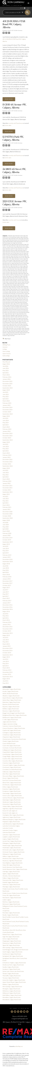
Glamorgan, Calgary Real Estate (11, 271)
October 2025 (7, 385)
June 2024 (6, 420)
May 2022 (6, 474)
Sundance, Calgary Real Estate (8, 325)
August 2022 (6, 468)
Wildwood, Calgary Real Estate (21, 332)
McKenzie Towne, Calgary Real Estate (13, 852)
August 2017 (6, 587)
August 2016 (6, 611)
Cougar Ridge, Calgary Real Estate (12, 257)
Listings (5, 349)
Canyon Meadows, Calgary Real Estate (14, 728)
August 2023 (6, 442)
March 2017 (6, 598)
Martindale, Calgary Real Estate (22, 286)
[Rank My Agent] (21, 1011)
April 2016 (6, 618)
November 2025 (7, 383)
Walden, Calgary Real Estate (23, 329)
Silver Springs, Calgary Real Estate (12, 947)
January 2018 (6, 579)
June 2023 (6, 446)
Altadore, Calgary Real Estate (22, 237)
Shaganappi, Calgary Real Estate (16, 315)
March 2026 (6, 375)
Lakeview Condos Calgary (10, 830)
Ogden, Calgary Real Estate (22, 295)
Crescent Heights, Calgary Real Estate (13, 260)
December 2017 (7, 581)
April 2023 (6, 451)
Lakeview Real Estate (13, 282)
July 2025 (5, 392)
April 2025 (6, 399)
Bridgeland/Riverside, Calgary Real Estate (11, 244)
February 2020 (7, 533)
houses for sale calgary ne (24, 274)
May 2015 (6, 642)
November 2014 (7, 650)
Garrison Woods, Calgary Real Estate (13, 798)
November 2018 (7, 559)
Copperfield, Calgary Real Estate (12, 256)
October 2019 (7, 540)
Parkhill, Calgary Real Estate (18, 298)
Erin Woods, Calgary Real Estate (12, 784)
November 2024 (7, 409)
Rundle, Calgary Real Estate (8, 308)
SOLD (28, 8)
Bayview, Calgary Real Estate (11, 706)
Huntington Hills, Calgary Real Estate (20, 276)
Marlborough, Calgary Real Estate (9, 286)
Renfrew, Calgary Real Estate (22, 303)
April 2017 (6, 596)
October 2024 (7, 411)
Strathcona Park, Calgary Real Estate (9, 324)
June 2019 (6, 548)
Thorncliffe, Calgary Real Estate (20, 326)
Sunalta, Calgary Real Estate (22, 324)
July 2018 (5, 566)
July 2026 (5, 366)
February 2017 (7, 600)
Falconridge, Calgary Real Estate (21, 269)
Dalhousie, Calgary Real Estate (11, 771)
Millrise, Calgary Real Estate (23, 289)
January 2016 (6, 624)
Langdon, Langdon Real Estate (8, 283)
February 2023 (7, 455)
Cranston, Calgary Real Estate (11, 763)
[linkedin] (18, 1011)
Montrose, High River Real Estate (23, 290)
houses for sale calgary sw (8, 276)
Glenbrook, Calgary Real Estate (12, 802)
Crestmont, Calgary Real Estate (12, 767)
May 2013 (6, 683)
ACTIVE (21, 8)
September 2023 (8, 440)
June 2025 (6, 394)
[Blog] (27, 1011)
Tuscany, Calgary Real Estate (8, 328)
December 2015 (7, 626)
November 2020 (7, 514)
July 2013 (5, 681)
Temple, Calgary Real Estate (8, 326)
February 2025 (7, 403)
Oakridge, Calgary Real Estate (11, 295)
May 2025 (6, 396)
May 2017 (6, 594)
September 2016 (8, 609)
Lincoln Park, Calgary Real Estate (12, 841)
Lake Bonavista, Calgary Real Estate (13, 824)
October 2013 (7, 674)
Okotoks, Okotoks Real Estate (8, 296)
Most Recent (6, 362)
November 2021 (7, 487)
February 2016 (7, 622)
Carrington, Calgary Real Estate (12, 732)
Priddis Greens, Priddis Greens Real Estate (15, 893)
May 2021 (6, 501)
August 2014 (6, 657)
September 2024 (8, 414)
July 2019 (5, 546)
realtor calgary (13, 303)
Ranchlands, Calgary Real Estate (12, 897)
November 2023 (7, 435)
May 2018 (6, 570)
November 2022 (7, 461)
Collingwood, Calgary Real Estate (12, 750)
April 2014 (6, 665)
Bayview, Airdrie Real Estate (19, 240)
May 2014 (6, 663)
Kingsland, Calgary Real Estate (11, 279)
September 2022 (8, 466)
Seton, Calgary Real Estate (10, 939)
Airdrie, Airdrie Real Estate (11, 237)
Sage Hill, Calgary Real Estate (18, 313)
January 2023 (6, 457)
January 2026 (6, 379)
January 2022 (6, 483)
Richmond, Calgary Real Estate (8, 305)
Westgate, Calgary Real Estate (22, 331)
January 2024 (6, 431)
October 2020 (7, 516)
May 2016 (6, 616)
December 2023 (7, 433)
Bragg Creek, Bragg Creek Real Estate (14, 242)
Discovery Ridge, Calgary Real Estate (13, 776)
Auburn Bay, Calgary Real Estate (22, 238)
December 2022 (7, 459)
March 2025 (6, 401)
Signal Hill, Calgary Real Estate (16, 316)
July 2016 (5, 613)
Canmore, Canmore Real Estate (16, 247)
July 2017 (5, 589)
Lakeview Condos (20, 280)
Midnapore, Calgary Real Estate (12, 289)
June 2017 (6, 592)
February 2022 (7, 481)
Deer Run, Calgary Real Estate (13, 263)
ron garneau (12, 306)
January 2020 (6, 535)
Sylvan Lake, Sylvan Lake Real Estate (21, 325)
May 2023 (6, 448)
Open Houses (7, 353)
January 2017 (6, 603)
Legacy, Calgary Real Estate (20, 283)
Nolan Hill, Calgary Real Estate (22, 292)
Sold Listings (6, 355)
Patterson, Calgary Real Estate (11, 884)
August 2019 (6, 544)
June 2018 (6, 568)
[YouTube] (24, 1011)
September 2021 (8, 492)
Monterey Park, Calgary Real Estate (9, 290)
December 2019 (7, 537)
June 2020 (6, 524)
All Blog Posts (6, 345)
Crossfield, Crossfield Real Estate (13, 261)
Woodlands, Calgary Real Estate (9, 335)
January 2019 (6, 557)
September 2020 (8, 518)
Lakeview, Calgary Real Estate (23, 282)
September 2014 (8, 655)
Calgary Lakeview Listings (10, 724)
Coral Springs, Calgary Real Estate (12, 754)
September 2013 (8, 676)
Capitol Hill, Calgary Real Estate (16, 248)
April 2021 (6, 503)
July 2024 (5, 418)
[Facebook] (12, 1011)
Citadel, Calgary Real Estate (11, 741)
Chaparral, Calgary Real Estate (11, 737)
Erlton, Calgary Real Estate (11, 267)
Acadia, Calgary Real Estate (10, 691)
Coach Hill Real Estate (14, 253)
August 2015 (6, 635)
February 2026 (7, 377)
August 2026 (6, 364)
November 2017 (7, 583)
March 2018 (6, 574)
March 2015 (6, 644)
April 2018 (6, 572)
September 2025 (8, 388)
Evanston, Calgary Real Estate (21, 267)
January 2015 (6, 646)
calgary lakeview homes (20, 245)
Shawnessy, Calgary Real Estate (12, 943)
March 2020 (6, 531)
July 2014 (5, 659)
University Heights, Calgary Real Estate (21, 328)
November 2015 (7, 629)
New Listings (6, 351)
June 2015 (6, 639)
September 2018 (8, 561)
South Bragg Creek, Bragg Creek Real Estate (18, 318)
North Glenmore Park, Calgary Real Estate (15, 869)
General (5, 347)
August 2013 (6, 678)
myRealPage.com (19, 1046)
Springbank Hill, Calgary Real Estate (10, 321)
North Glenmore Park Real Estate (9, 293)
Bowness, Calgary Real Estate (11, 711)
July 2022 (5, 470)
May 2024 (6, 422)
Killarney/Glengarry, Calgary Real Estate (14, 819)
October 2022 (7, 464)
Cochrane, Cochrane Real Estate (12, 254)
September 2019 (8, 542)
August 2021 (6, 494)
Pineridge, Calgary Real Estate (16, 299)
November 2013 (7, 672)
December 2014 (7, 648)
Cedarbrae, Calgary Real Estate (16, 250)
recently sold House (14, 220)
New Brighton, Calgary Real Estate (9, 292)
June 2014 (6, 661)
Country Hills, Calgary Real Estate (12, 758)
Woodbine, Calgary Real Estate (19, 334)
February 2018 (7, 576)
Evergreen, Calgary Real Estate (8, 269)
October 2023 (7, 438)
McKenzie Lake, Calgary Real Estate (9, 287)
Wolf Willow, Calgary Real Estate (12, 995)
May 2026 (6, 370)
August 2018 (6, 563)
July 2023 (5, 444)
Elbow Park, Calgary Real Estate (12, 266)
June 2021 (6, 498)
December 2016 (7, 605)
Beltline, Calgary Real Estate (15, 241)
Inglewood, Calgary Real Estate (8, 277)
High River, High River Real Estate (12, 274)
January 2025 (6, 405)
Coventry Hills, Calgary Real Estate (12, 258)
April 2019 (6, 553)
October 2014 (7, 652)
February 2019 (7, 555)
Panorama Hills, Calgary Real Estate (13, 880)
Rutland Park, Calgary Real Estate (12, 934)
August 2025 (6, 390)
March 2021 (6, 505)
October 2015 (7, 631)
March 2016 (6, 620)
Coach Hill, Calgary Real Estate (11, 745)
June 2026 (6, 368)
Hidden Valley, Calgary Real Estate (12, 806)
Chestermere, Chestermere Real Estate (18, 251)
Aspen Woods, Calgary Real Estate (9, 238)
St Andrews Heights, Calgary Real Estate (18, 322)
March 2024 (6, 427)
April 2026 (6, 372)
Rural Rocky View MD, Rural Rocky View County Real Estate (14, 312)
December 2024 (7, 407)
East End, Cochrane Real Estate (12, 780)
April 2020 (6, 529)
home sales (8, 125)
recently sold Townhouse (15, 123)
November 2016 (7, 607)
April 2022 (6, 477)
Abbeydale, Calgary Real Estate (14, 235)
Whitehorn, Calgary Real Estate (9, 332)
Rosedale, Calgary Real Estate (21, 306)
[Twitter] (15, 1011)
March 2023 (6, 453)
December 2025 (7, 381)
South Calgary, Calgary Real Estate (9, 319)
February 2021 (7, 507)
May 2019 (6, 550)
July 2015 (5, 637)
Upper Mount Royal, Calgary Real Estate (10, 329)
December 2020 (7, 511)
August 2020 (6, 520)
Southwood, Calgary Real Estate (22, 319)
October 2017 (7, 585)
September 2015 (8, 633)
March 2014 (6, 668)
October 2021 (7, 490)
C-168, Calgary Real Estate (11, 245)
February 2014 (7, 670)
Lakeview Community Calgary (11, 280)
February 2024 (7, 429)
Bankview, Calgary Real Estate (8, 240)
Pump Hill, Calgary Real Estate (16, 302)
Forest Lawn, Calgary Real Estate (9, 270)
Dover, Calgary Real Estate (12, 264)
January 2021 (6, 509)
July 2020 (5, 522)
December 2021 (7, 485)
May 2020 (6, 527)
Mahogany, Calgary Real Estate (18, 284)
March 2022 (6, 479)
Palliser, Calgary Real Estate (20, 296)
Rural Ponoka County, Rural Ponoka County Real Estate (17, 310)
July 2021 (5, 496)
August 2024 (6, 416)
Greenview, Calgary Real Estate (12, 273)
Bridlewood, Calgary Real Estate (12, 717)
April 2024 (6, 425)
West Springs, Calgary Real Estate (9, 331)
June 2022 (6, 472)
